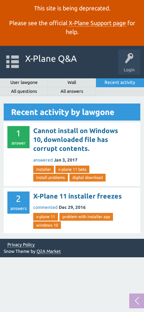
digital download (87, 177)
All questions (24, 91)
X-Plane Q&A (51, 59)
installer (43, 169)
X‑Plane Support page (97, 23)
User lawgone (24, 82)
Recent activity (119, 82)
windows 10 (47, 225)
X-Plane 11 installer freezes (77, 196)
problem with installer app (86, 216)
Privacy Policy (21, 245)
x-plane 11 (45, 216)
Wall (72, 82)
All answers (72, 91)
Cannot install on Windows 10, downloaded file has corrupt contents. (75, 139)
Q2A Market (49, 251)
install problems (50, 177)
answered (43, 159)
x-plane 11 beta (72, 169)
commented (45, 207)
